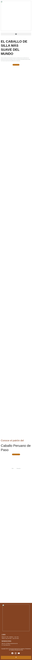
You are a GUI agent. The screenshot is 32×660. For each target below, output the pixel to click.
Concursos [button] (18, 468)
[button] (16, 34)
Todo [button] (12, 468)
